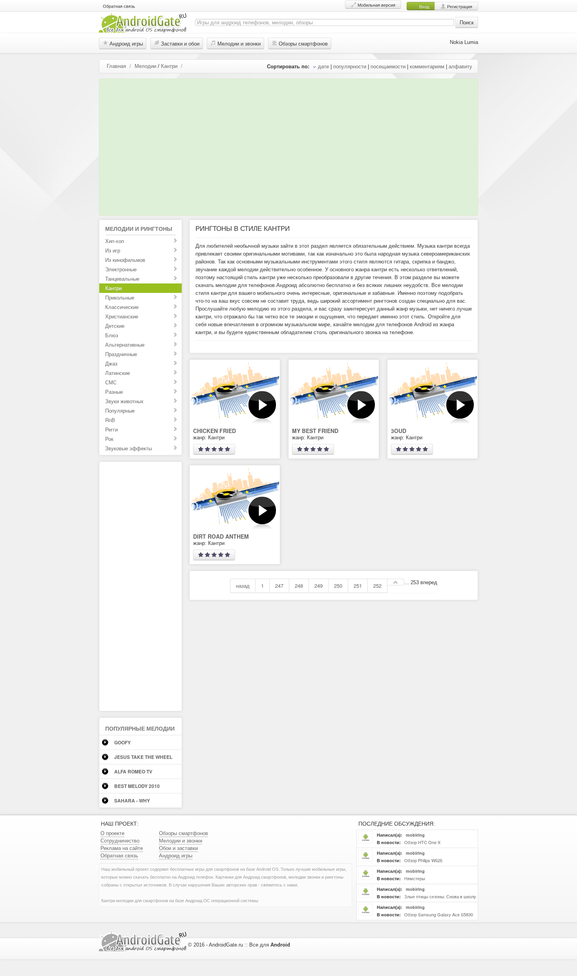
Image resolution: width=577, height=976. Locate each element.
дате (323, 66)
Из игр (112, 250)
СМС (111, 382)
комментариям (427, 66)
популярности (349, 66)
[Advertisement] (286, 145)
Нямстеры (414, 878)
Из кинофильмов (125, 259)
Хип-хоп (114, 241)
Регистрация (459, 6)
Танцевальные (122, 278)
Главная (116, 65)
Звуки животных (124, 401)
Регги (111, 429)
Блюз (111, 335)
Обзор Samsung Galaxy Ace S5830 (438, 914)
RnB (110, 420)
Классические (122, 307)
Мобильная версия (375, 5)
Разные (114, 391)
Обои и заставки (178, 848)
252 (377, 585)
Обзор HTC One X (421, 842)
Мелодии (145, 65)
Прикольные (119, 297)
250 (338, 585)
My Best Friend (315, 431)
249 (318, 585)
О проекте (112, 833)
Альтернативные (124, 344)
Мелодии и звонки (238, 43)
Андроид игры (125, 43)
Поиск (467, 22)
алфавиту (460, 66)
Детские (114, 325)
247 (279, 585)
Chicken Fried (214, 431)
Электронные (121, 269)
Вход (423, 6)
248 (299, 585)
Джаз (111, 363)
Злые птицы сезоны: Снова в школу (439, 896)
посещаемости (388, 66)
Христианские (121, 316)
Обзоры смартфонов (302, 43)
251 (358, 585)
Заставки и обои (179, 43)
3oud (398, 431)
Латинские (117, 373)
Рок (109, 438)
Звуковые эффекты (128, 448)
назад (243, 585)
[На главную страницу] (142, 22)
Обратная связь (119, 6)
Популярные (120, 410)
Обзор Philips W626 (422, 860)
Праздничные (121, 354)
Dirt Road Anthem (221, 536)
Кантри (169, 65)
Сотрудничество (119, 840)
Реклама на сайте (121, 848)
